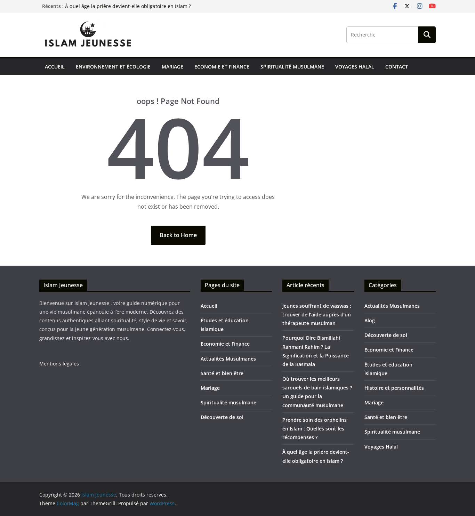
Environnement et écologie (113, 66)
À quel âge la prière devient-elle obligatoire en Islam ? (128, 6)
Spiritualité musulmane (292, 66)
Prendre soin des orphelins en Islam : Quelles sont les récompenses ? (314, 429)
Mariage (172, 66)
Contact (396, 66)
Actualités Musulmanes (228, 358)
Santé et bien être (222, 373)
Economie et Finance (221, 66)
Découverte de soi (222, 417)
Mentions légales (59, 363)
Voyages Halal (354, 66)
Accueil (55, 66)
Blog (369, 320)
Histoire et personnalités (394, 388)
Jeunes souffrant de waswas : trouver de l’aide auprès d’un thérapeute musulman (316, 314)
